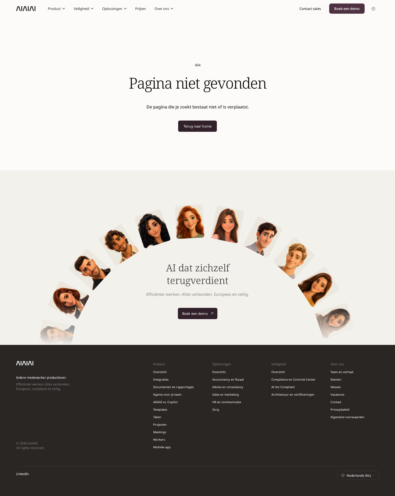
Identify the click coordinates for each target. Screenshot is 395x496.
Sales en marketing (225, 394)
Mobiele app (162, 447)
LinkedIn (22, 474)
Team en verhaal (342, 372)
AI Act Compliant (283, 387)
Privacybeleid (340, 409)
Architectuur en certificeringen (292, 394)
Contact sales (310, 8)
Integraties (160, 379)
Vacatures (337, 394)
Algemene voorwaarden (347, 417)
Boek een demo (347, 8)
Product (54, 8)
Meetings (159, 432)
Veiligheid (81, 8)
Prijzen (140, 8)
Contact (336, 402)
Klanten (336, 379)
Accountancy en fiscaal (228, 379)
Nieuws (336, 387)
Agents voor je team (167, 394)
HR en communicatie (226, 402)
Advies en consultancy (227, 387)
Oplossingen (112, 8)
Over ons (162, 8)
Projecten (160, 424)
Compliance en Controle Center (293, 379)
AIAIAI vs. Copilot (165, 402)
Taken (157, 417)
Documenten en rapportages (173, 387)
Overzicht (160, 372)
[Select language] (373, 8)
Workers (159, 439)
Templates (160, 409)
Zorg (215, 409)
